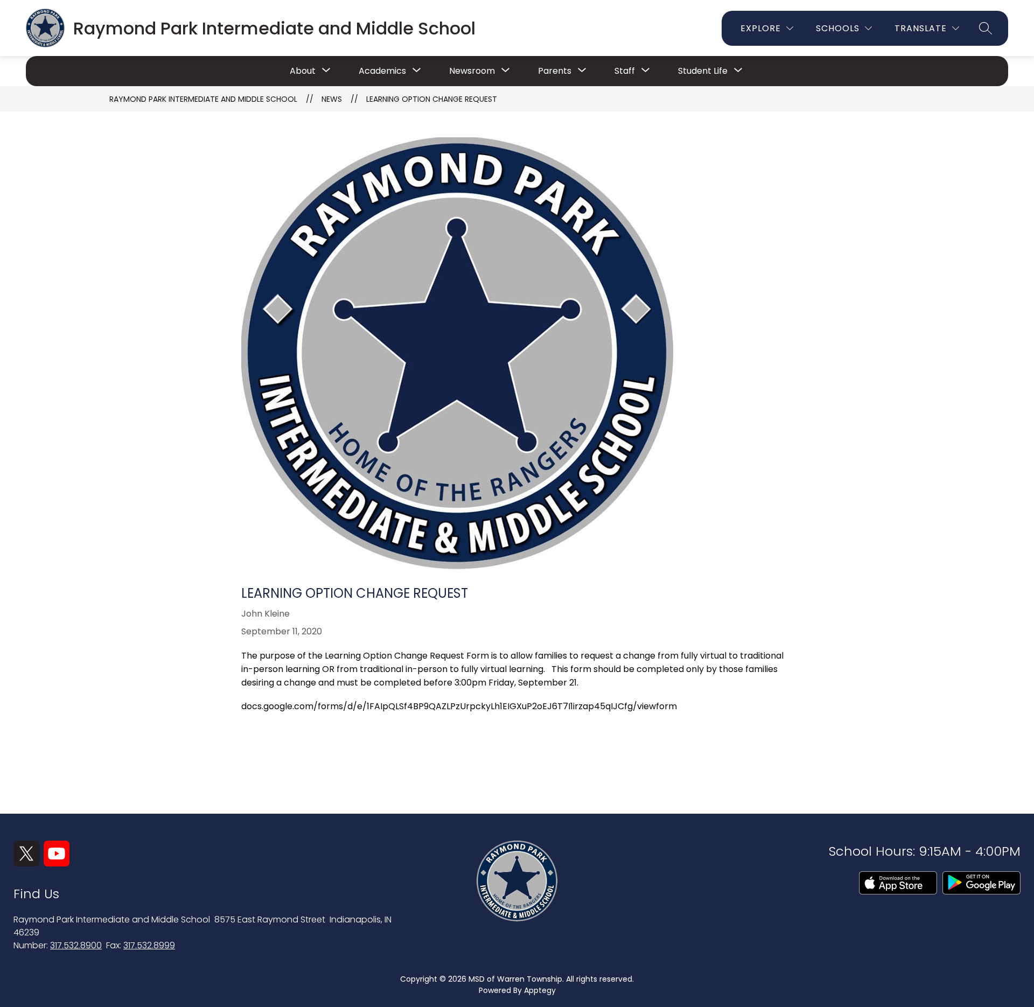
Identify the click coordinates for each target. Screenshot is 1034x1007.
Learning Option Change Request (431, 99)
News (332, 99)
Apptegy (540, 990)
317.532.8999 (149, 945)
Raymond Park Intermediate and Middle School (203, 99)
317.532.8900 (76, 945)
